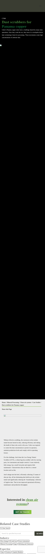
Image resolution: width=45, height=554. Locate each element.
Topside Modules (17, 552)
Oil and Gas (13, 541)
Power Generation (23, 541)
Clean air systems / (26, 402)
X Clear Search (5, 528)
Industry (4, 538)
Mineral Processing (6, 544)
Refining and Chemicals (26, 544)
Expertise (5, 549)
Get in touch (22, 512)
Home (4, 402)
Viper (2, 552)
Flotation (8, 552)
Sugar (15, 544)
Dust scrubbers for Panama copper (13, 405)
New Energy (4, 541)
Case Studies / (36, 402)
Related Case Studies (15, 524)
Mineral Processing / (13, 402)
